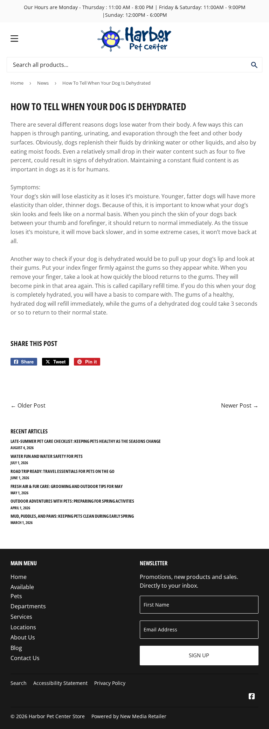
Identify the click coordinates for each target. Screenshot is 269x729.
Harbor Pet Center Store (57, 716)
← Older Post (28, 405)
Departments (28, 606)
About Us (23, 637)
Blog (16, 648)
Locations (23, 627)
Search (19, 683)
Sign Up (199, 655)
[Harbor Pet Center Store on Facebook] (252, 697)
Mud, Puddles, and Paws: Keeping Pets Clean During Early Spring (72, 516)
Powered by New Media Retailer (128, 716)
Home (17, 83)
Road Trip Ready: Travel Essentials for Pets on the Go (63, 471)
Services (21, 617)
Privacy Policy (109, 683)
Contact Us (25, 658)
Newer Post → (239, 405)
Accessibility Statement (60, 683)
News (43, 83)
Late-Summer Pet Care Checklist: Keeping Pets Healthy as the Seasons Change (86, 441)
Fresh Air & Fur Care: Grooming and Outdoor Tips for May (67, 486)
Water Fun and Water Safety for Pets (47, 456)
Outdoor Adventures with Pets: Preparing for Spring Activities (72, 501)
